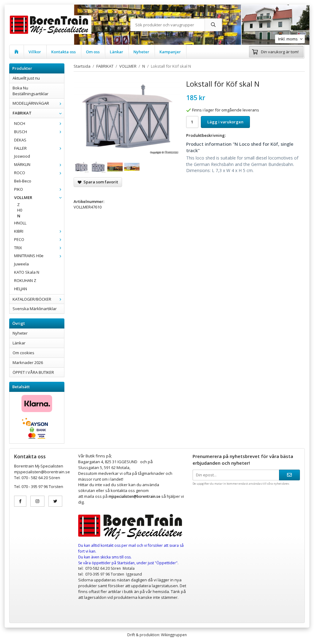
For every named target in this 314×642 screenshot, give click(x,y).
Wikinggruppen (174, 634)
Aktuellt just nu (26, 78)
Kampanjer (170, 51)
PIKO (18, 189)
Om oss (93, 51)
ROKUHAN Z (25, 280)
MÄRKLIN (22, 164)
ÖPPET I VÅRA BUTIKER (33, 372)
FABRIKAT (22, 113)
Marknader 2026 (28, 362)
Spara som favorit (100, 182)
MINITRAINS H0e (29, 255)
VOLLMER (23, 197)
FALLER (20, 148)
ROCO (19, 172)
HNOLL (20, 223)
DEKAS (20, 140)
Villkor (35, 51)
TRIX (18, 247)
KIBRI (18, 231)
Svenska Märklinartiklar (35, 308)
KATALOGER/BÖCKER (32, 299)
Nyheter (141, 51)
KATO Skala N (26, 272)
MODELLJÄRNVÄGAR (31, 103)
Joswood (22, 156)
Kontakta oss (63, 51)
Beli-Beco (22, 181)
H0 (19, 210)
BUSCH (20, 131)
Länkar (116, 51)
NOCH (19, 123)
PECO (19, 239)
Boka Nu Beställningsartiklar (30, 90)
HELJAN (20, 288)
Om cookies (23, 352)
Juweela (21, 264)
